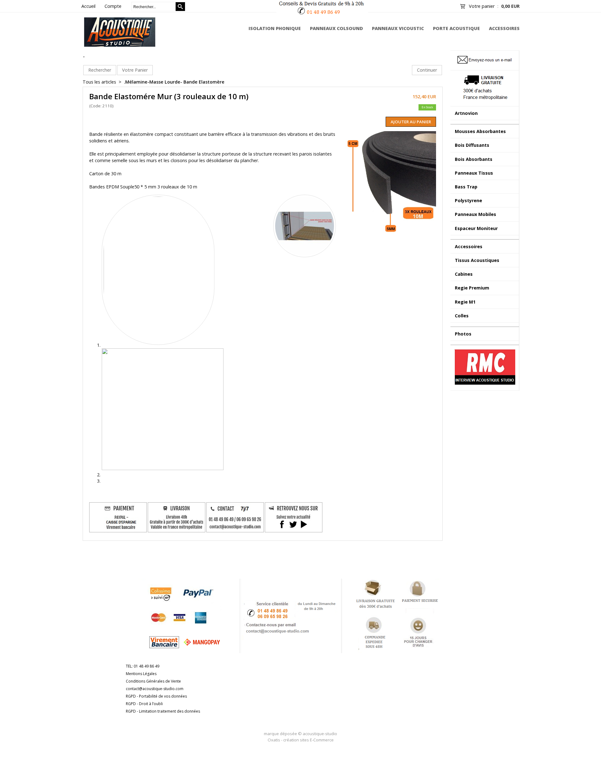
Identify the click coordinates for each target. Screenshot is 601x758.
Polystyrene (468, 200)
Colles (462, 316)
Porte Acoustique (456, 28)
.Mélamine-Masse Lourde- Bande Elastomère (174, 82)
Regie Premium (472, 288)
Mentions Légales (141, 673)
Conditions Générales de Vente (153, 681)
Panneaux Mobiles (475, 214)
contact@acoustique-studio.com (154, 688)
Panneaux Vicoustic (398, 28)
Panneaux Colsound (336, 28)
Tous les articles (99, 82)
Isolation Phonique (275, 28)
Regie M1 (465, 302)
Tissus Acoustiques (477, 260)
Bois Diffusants (472, 145)
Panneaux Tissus (474, 173)
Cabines (464, 274)
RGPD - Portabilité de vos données (156, 696)
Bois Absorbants (473, 159)
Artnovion (466, 113)
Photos (463, 334)
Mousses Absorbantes (480, 131)
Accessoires (504, 28)
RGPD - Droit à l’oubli (144, 703)
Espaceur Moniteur (476, 228)
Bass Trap (466, 187)
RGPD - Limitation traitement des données (163, 711)
